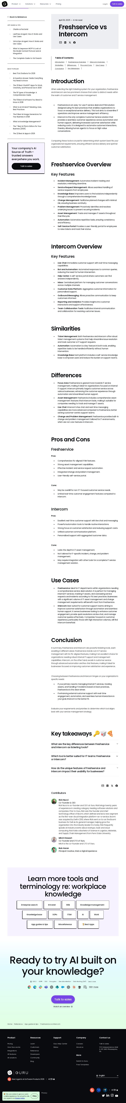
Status (55, 1047)
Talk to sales (117, 4)
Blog (32, 1061)
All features (12, 1054)
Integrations (12, 1051)
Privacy (44, 1093)
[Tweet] (70, 42)
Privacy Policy (20, 1098)
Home (10, 1024)
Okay (34, 1096)
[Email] (60, 42)
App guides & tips (31, 1024)
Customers (34, 1047)
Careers (79, 1044)
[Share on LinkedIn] (65, 42)
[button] (16, 4)
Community (34, 1058)
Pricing (58, 4)
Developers (35, 1054)
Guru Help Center (60, 1044)
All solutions (12, 1058)
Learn (32, 1044)
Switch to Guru (82, 1061)
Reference (18, 1024)
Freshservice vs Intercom (50, 1024)
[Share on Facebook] (74, 42)
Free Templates (82, 1064)
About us (79, 1047)
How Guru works (14, 1047)
